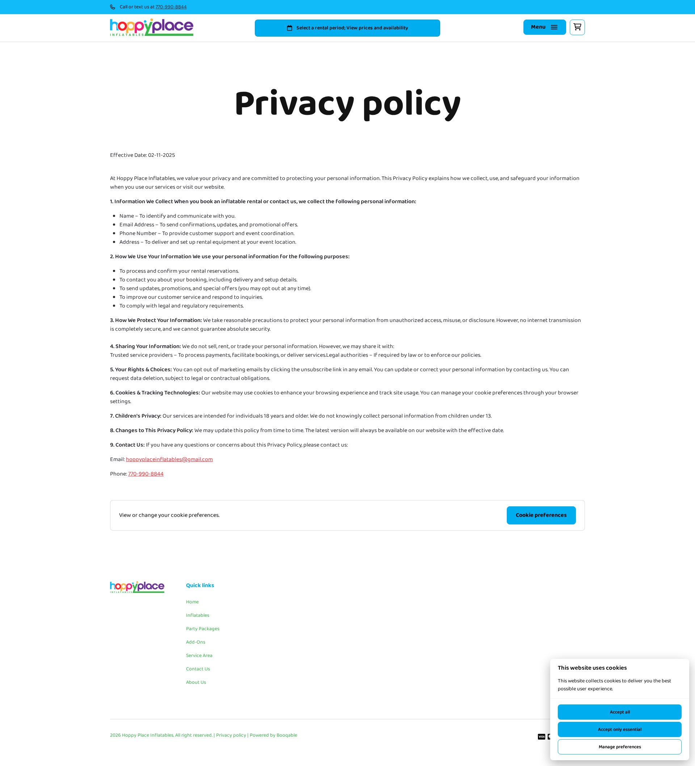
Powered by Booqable (273, 735)
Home (192, 602)
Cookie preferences (541, 515)
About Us (196, 682)
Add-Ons (195, 642)
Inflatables (197, 615)
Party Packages (202, 629)
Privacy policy (231, 735)
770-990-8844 (171, 7)
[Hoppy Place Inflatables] (151, 27)
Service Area (199, 656)
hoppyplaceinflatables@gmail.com (169, 459)
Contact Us (198, 669)
